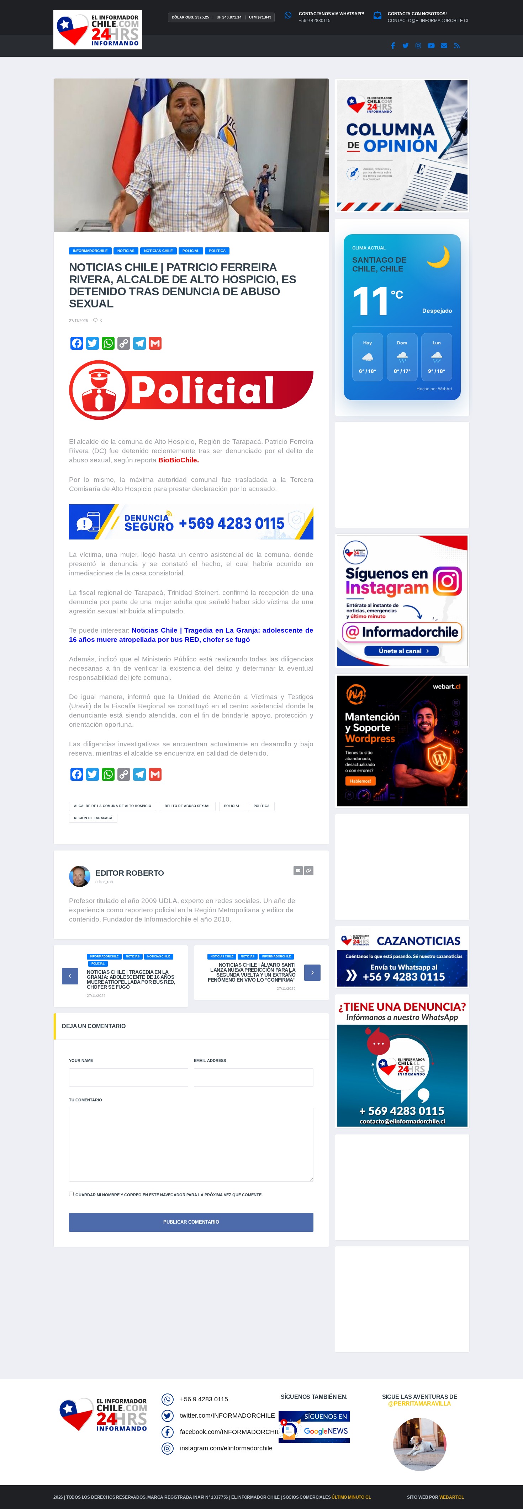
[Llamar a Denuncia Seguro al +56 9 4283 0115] (191, 521)
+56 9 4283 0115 (204, 1399)
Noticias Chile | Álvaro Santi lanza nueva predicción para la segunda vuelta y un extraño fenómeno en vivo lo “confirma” (251, 972)
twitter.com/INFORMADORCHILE (227, 1415)
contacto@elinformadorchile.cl (429, 20)
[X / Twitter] (405, 46)
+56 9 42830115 (315, 20)
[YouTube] (431, 46)
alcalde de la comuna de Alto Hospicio (112, 806)
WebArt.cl (451, 1497)
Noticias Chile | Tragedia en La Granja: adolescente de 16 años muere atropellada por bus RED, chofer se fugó (131, 979)
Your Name (81, 1060)
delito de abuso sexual (188, 806)
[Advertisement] (402, 474)
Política (262, 806)
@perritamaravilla (419, 1404)
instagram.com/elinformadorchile (226, 1448)
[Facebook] (393, 46)
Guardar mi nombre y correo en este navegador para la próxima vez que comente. (169, 1195)
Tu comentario (85, 1100)
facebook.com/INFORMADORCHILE (232, 1431)
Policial (232, 806)
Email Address (210, 1060)
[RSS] (457, 46)
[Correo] (444, 46)
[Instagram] (418, 46)
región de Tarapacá (93, 818)
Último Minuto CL (351, 1497)
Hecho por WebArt (434, 388)
